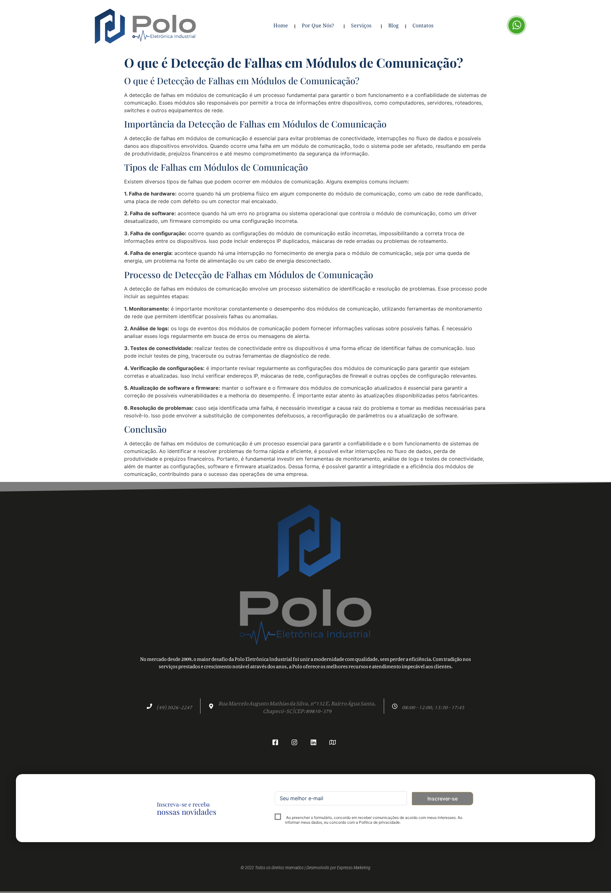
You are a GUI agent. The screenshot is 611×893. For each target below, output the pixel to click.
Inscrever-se (442, 798)
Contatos (422, 26)
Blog (393, 26)
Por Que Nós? (318, 26)
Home (280, 26)
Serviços (361, 26)
